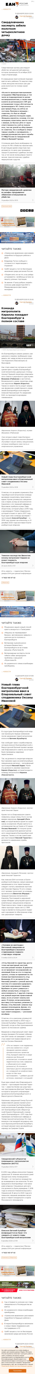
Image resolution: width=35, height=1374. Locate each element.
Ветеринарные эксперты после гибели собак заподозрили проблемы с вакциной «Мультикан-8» (17, 657)
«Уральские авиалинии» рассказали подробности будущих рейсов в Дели (19, 255)
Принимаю (17, 1370)
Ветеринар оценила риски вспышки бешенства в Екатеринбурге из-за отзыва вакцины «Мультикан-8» (15, 646)
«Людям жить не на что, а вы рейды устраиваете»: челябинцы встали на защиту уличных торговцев (18, 277)
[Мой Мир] (29, 210)
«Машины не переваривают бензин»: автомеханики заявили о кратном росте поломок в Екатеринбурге (18, 636)
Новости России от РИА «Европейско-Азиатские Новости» (12, 4)
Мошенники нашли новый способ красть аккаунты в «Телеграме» (17, 628)
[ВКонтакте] (21, 210)
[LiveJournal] (32, 210)
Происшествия (6, 206)
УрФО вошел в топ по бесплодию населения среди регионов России (18, 270)
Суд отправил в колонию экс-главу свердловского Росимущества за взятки (18, 1304)
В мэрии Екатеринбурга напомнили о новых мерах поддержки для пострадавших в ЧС (18, 1326)
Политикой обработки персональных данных (16, 1366)
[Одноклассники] (24, 210)
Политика (5, 1257)
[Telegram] (27, 210)
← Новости (6, 9)
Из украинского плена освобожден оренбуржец (18, 665)
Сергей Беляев (25, 16)
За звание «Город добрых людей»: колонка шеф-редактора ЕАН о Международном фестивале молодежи (18, 286)
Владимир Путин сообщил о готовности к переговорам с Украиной (16, 263)
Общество (5, 582)
